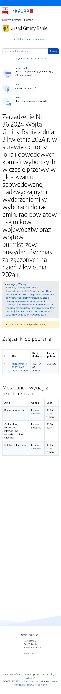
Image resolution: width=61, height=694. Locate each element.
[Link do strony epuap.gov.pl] (23, 10)
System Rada (21, 68)
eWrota (19, 97)
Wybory (22, 284)
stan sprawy (40, 39)
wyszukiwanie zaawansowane (31, 58)
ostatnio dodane (24, 39)
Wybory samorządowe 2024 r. (23, 287)
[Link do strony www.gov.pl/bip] (7, 10)
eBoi (17, 84)
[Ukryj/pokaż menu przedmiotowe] (4, 3)
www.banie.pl (30, 653)
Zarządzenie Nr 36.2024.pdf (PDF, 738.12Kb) (20, 367)
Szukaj (53, 51)
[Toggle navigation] (56, 3)
